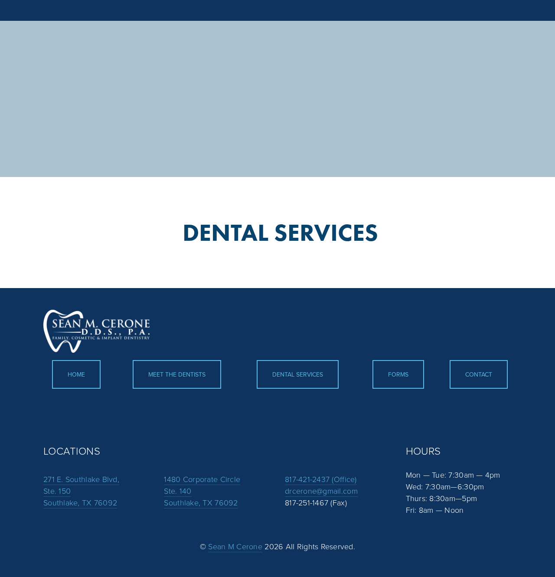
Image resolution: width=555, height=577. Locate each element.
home (76, 374)
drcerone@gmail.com (321, 490)
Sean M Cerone (235, 546)
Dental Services (297, 374)
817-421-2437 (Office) (321, 479)
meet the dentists (177, 374)
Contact (478, 374)
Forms (398, 374)
